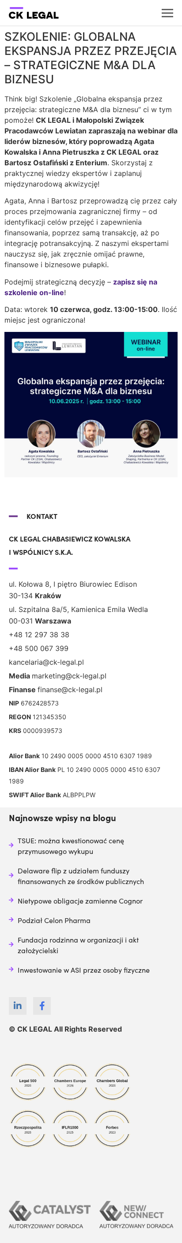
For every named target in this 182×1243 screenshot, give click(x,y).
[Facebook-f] (42, 1006)
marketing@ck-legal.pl (69, 675)
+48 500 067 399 (38, 648)
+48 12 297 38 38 (39, 634)
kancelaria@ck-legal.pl (46, 662)
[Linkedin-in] (18, 1006)
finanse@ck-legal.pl (70, 689)
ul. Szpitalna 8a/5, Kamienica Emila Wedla (78, 609)
